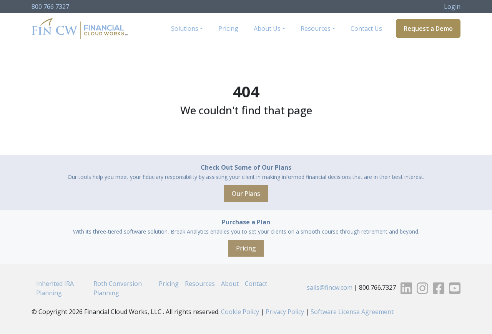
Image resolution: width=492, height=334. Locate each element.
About (230, 283)
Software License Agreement (352, 311)
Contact (256, 283)
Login (452, 6)
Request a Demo (428, 28)
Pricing (228, 28)
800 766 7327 (50, 6)
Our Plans (246, 193)
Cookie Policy (240, 311)
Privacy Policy (285, 311)
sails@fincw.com (329, 288)
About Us (267, 28)
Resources (316, 28)
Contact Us (366, 28)
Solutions (184, 28)
